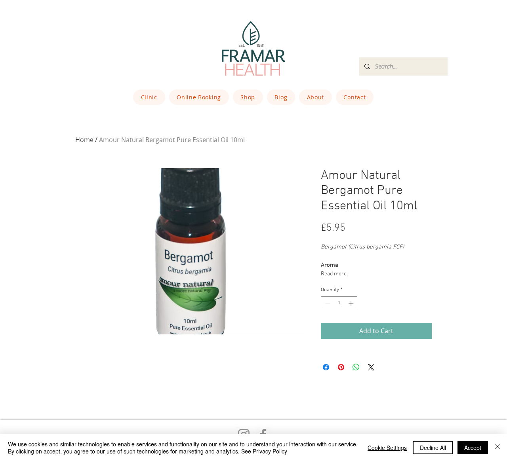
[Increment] (351, 303)
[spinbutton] (339, 303)
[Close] (497, 447)
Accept (472, 448)
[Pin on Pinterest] (341, 367)
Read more (334, 274)
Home (84, 139)
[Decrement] (327, 303)
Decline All (433, 448)
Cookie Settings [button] (387, 448)
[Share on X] (371, 367)
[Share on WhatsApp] (356, 367)
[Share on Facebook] (326, 367)
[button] (149, 97)
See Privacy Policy (264, 451)
